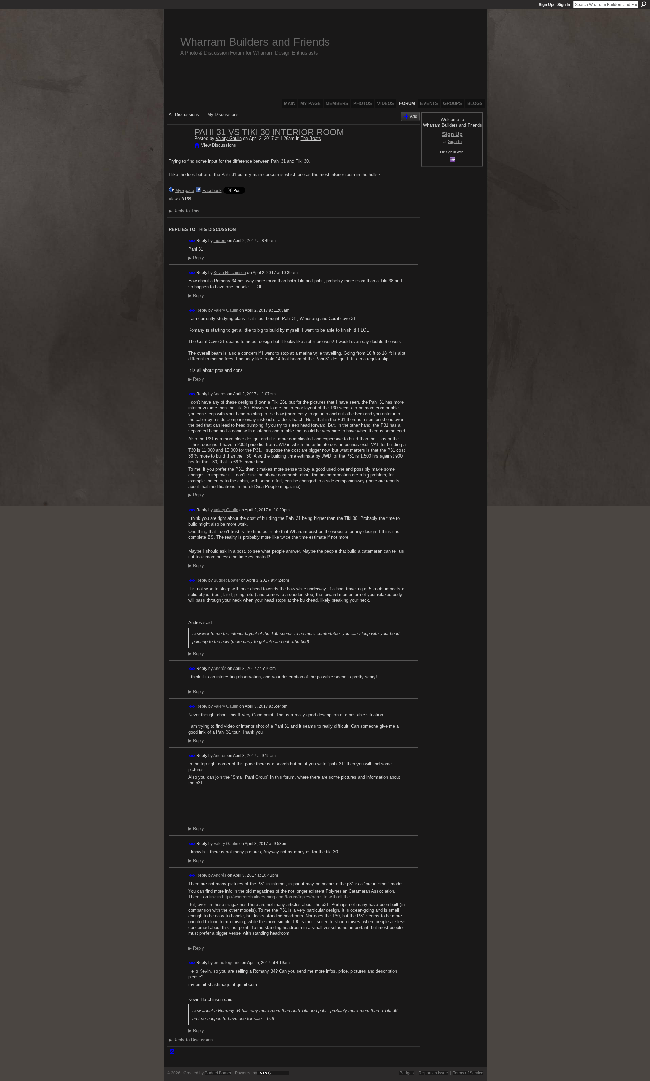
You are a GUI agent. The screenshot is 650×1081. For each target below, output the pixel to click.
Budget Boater (227, 580)
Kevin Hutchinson (230, 272)
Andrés (219, 393)
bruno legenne (227, 962)
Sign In (563, 4)
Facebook (212, 190)
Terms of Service (468, 1073)
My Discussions (223, 114)
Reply (196, 258)
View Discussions (218, 145)
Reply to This (184, 210)
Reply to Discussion (191, 1039)
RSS (172, 1051)
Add (413, 116)
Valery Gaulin (229, 138)
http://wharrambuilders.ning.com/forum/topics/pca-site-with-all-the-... (288, 896)
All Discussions (184, 114)
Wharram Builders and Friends (255, 42)
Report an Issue (433, 1073)
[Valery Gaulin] (179, 146)
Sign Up (546, 4)
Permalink (192, 241)
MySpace (184, 190)
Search (643, 4)
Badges (406, 1073)
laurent (220, 240)
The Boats (311, 138)
